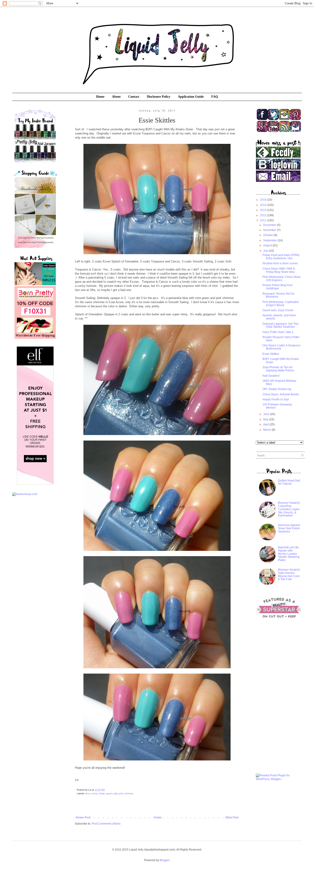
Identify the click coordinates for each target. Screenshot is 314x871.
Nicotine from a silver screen (280, 263)
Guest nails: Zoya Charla (278, 310)
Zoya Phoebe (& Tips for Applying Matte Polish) (278, 369)
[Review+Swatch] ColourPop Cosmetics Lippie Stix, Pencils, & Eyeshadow (289, 509)
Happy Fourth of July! (276, 399)
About (116, 96)
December (270, 225)
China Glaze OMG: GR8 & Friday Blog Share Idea (279, 270)
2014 (263, 205)
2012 (263, 215)
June (266, 414)
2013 (263, 210)
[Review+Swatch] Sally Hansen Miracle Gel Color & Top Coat (289, 574)
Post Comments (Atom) (106, 823)
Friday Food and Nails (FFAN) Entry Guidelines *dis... (281, 257)
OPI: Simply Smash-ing (277, 389)
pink (121, 793)
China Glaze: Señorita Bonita (281, 394)
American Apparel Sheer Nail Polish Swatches (289, 528)
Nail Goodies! (271, 375)
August (268, 245)
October (268, 235)
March (267, 429)
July (266, 250)
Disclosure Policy (158, 96)
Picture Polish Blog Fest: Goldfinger (278, 287)
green (109, 793)
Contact (133, 96)
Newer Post (83, 817)
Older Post (231, 817)
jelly (115, 793)
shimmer (129, 793)
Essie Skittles (271, 354)
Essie (102, 793)
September (270, 240)
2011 (263, 220)
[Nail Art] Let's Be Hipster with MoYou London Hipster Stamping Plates (289, 553)
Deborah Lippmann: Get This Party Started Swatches (281, 325)
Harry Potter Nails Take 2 (278, 332)
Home (100, 96)
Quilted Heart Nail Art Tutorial (289, 482)
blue (87, 793)
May (266, 419)
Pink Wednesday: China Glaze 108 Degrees (282, 279)
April (266, 424)
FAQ (214, 96)
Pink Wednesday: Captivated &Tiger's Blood (281, 304)
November (270, 230)
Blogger (164, 860)
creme (94, 793)
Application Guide (191, 96)
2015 (263, 199)
